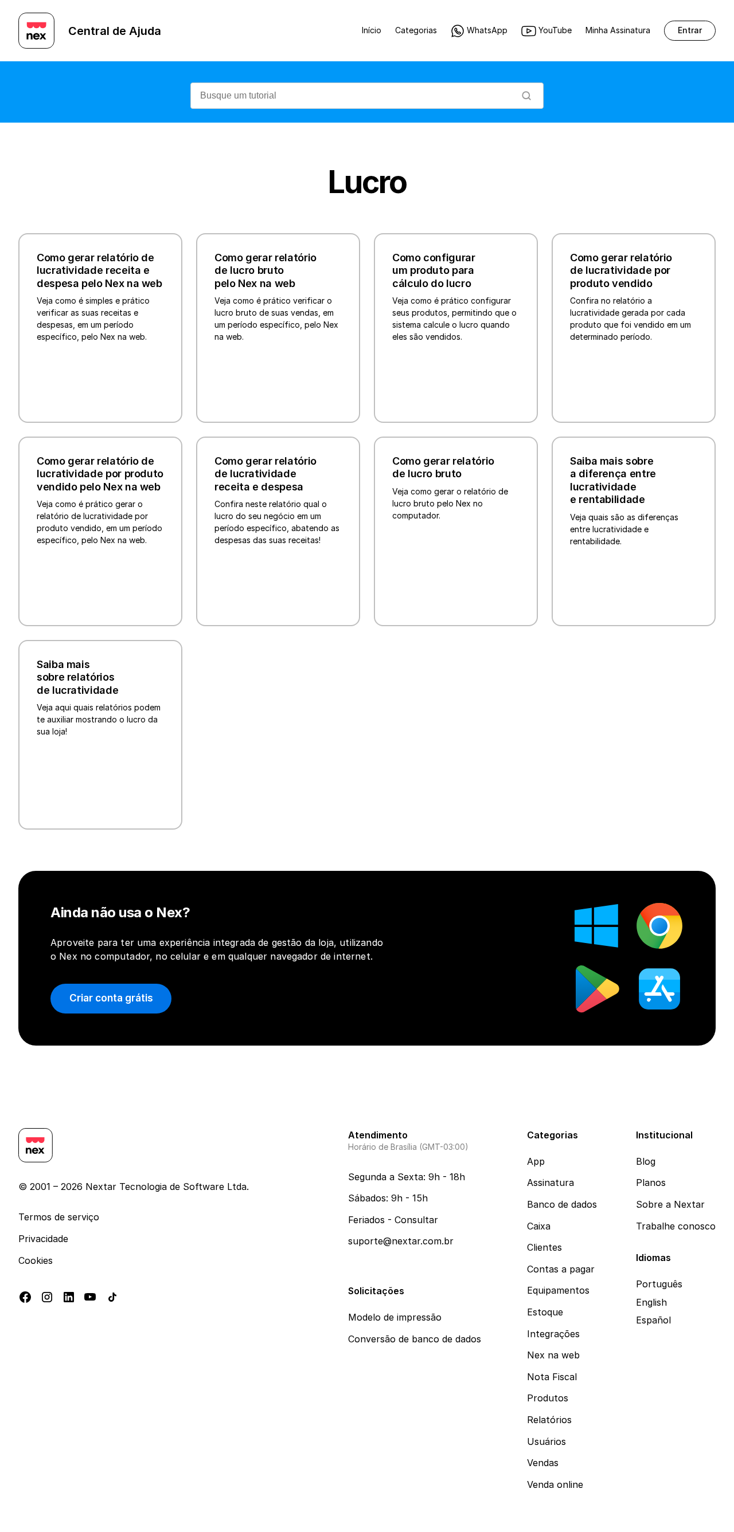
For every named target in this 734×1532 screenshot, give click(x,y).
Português (659, 1284)
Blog (645, 1161)
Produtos (547, 1398)
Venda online (555, 1484)
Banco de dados (562, 1204)
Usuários (546, 1441)
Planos (651, 1182)
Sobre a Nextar (670, 1204)
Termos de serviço (58, 1217)
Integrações (553, 1333)
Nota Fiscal (552, 1376)
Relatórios (549, 1419)
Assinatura (550, 1182)
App (536, 1161)
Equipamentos (558, 1290)
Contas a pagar (561, 1269)
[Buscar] (526, 95)
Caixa (538, 1226)
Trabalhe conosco (676, 1226)
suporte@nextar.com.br (401, 1241)
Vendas (543, 1462)
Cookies (35, 1260)
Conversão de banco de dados (414, 1339)
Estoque (545, 1312)
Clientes (544, 1247)
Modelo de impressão (395, 1317)
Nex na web (553, 1355)
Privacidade (43, 1238)
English (651, 1302)
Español (653, 1320)
